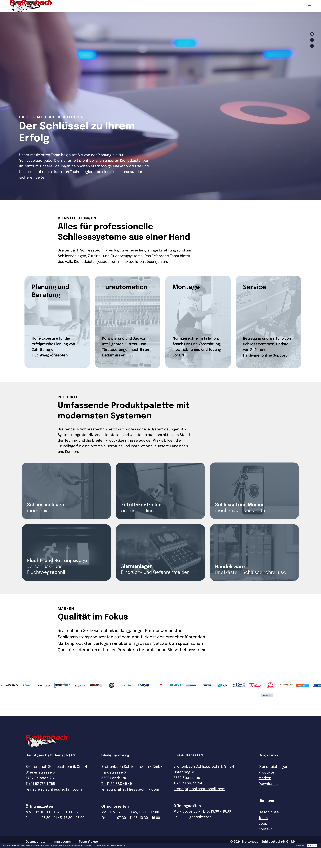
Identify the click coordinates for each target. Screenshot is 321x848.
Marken (265, 778)
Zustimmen (312, 845)
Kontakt (265, 829)
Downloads (268, 784)
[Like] (312, 34)
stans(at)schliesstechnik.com (199, 789)
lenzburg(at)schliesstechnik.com (130, 789)
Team (263, 818)
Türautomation (125, 287)
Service (254, 287)
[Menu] (309, 6)
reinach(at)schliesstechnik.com (54, 789)
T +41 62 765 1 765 (40, 784)
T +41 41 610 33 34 (188, 783)
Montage (186, 287)
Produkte (266, 772)
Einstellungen (300, 845)
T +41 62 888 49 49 (116, 784)
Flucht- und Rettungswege (57, 566)
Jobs (263, 824)
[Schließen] (319, 845)
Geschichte (269, 812)
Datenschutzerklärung (118, 845)
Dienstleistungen (273, 767)
